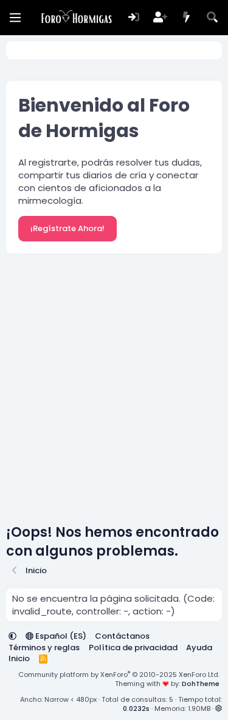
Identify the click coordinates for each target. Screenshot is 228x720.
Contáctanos (122, 636)
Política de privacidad (133, 647)
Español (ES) (59, 636)
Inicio (19, 658)
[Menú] (15, 18)
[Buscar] (212, 18)
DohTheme (200, 683)
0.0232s (136, 708)
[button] (12, 636)
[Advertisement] (114, 391)
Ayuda (199, 647)
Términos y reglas (44, 647)
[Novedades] (186, 18)
